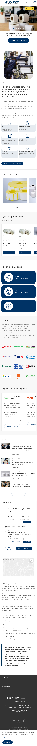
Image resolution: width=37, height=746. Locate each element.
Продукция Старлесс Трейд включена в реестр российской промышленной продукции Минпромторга (22, 449)
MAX (23, 721)
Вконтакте (14, 721)
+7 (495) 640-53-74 (13, 539)
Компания (5, 686)
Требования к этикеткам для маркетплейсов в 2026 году (21, 485)
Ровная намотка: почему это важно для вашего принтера (23, 474)
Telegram (18, 721)
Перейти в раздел (33, 502)
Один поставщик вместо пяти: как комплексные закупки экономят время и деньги (23, 462)
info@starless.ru (20, 701)
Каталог (4, 677)
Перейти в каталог (18, 40)
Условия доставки (8, 548)
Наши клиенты (7, 682)
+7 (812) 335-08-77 (13, 519)
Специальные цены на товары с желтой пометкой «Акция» (18, 34)
